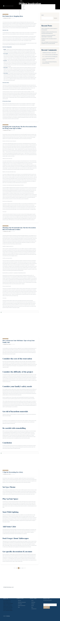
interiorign (8, 615)
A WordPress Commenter (46, 52)
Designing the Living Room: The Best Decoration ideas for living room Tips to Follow (20, 127)
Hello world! (54, 52)
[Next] (25, 568)
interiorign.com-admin (7, 18)
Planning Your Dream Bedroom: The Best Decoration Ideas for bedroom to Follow (19, 228)
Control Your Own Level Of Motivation (51, 54)
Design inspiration (5, 124)
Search (55, 18)
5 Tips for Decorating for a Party (13, 472)
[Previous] (14, 568)
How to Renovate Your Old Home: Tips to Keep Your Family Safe (19, 341)
